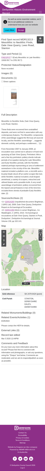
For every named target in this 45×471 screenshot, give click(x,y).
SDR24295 (9, 202)
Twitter (20, 459)
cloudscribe (23, 452)
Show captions (9, 82)
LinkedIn (31, 459)
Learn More (9, 30)
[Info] (4, 240)
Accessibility (22, 435)
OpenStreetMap (30, 281)
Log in (22, 468)
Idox (27, 447)
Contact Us (22, 433)
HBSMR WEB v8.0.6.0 (27, 450)
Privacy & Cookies (22, 438)
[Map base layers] (4, 236)
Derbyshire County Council (21, 465)
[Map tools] (4, 244)
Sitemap (23, 443)
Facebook (15, 459)
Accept (21, 30)
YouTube (26, 459)
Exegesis (19, 447)
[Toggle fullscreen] (40, 231)
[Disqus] (22, 395)
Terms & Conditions (22, 440)
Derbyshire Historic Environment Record (18, 11)
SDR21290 (9, 210)
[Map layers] (4, 232)
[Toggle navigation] (40, 12)
